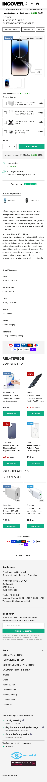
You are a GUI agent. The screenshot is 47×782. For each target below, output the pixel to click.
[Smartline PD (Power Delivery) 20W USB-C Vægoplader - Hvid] (11, 103)
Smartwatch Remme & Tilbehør (16, 670)
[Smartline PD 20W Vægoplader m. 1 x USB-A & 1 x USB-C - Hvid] (35, 493)
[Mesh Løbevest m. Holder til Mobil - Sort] (11, 122)
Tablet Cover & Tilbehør (13, 660)
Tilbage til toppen (23, 555)
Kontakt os (7, 705)
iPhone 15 (28, 29)
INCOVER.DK (12, 776)
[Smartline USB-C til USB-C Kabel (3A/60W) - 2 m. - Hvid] (11, 113)
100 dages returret (15, 172)
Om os (5, 680)
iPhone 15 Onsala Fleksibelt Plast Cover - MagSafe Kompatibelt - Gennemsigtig (34, 450)
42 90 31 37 (15, 595)
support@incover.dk (17, 572)
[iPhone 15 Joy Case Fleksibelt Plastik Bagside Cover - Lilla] (11, 430)
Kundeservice (9, 700)
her (41, 639)
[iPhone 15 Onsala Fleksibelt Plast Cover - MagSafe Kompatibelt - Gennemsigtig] (35, 430)
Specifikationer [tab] (10, 270)
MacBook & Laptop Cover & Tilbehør (19, 665)
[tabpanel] (23, 306)
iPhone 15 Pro (11, 29)
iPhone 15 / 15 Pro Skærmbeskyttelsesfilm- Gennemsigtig (11, 398)
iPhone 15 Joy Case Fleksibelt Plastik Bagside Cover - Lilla (11, 448)
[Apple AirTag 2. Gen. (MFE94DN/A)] (11, 132)
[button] (37, 4)
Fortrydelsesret (9, 690)
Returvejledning (10, 695)
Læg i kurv (31, 147)
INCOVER (7, 17)
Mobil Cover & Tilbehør (13, 655)
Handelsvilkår (9, 685)
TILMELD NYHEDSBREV (23, 631)
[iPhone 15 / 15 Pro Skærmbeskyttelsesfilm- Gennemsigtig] (11, 380)
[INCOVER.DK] (13, 4)
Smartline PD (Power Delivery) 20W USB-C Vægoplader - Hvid (11, 510)
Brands (6, 675)
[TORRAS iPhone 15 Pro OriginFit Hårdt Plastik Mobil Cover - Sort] (35, 380)
